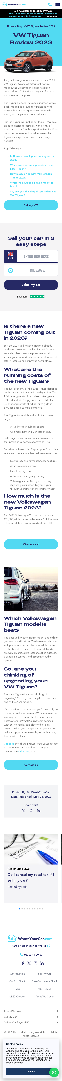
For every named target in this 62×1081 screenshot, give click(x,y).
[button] (54, 1072)
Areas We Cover (45, 997)
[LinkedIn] (40, 963)
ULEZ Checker (17, 997)
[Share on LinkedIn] (39, 810)
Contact (9, 744)
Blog (20, 26)
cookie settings (14, 1062)
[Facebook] (21, 963)
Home (10, 26)
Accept (31, 1071)
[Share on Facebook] (31, 810)
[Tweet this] (23, 810)
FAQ (17, 989)
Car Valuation (17, 974)
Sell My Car (44, 974)
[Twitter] (28, 963)
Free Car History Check (45, 981)
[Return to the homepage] (14, 3)
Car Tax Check (17, 981)
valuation (23, 751)
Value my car (31, 285)
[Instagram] (34, 963)
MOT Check (45, 989)
